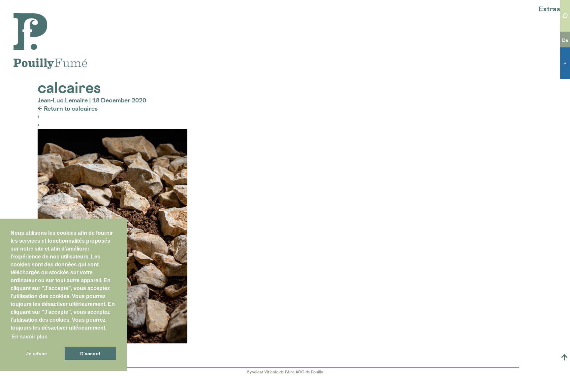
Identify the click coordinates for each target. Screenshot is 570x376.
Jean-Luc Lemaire (63, 100)
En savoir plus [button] (30, 336)
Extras (549, 9)
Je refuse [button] (36, 353)
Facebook (500, 357)
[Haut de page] (564, 357)
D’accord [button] (90, 353)
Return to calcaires (68, 108)
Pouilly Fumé (31, 17)
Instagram (515, 357)
